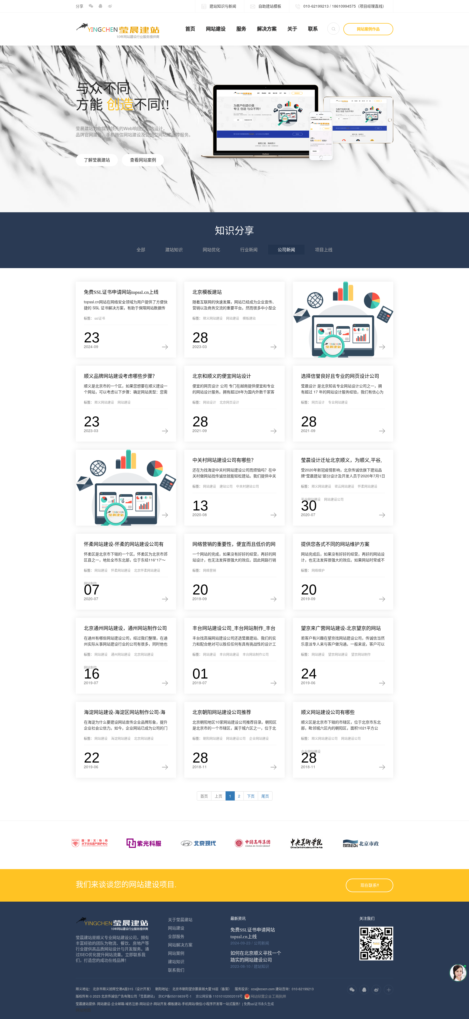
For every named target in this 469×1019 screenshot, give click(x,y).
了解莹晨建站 (97, 160)
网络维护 (318, 570)
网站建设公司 (334, 499)
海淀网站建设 (121, 738)
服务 (241, 29)
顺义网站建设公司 (325, 738)
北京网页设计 (229, 402)
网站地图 (83, 1009)
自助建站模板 (269, 6)
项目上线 (323, 249)
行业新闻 (249, 249)
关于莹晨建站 (180, 919)
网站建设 (216, 29)
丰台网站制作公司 (256, 654)
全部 (141, 249)
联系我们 (176, 970)
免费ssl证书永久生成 (259, 1003)
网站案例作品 (368, 29)
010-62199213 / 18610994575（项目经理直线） (344, 6)
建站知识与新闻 (222, 6)
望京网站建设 (338, 654)
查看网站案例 (143, 160)
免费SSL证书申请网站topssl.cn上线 (252, 933)
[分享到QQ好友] (100, 6)
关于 (292, 29)
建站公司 (226, 486)
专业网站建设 (338, 402)
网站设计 (209, 402)
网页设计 (318, 402)
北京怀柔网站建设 (147, 570)
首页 (190, 29)
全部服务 (176, 936)
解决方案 (267, 29)
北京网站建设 (144, 654)
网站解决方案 (180, 944)
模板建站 (249, 318)
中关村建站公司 (247, 486)
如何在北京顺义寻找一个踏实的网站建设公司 (255, 957)
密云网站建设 (344, 486)
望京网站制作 (361, 654)
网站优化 (211, 249)
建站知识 (174, 249)
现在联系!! (369, 885)
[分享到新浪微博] (110, 6)
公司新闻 (286, 249)
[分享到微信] (91, 6)
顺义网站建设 (213, 318)
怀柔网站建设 (367, 486)
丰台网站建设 (229, 654)
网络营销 (209, 570)
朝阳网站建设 (213, 738)
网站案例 (176, 953)
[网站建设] (343, 320)
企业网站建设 (259, 738)
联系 (313, 29)
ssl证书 (99, 318)
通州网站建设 (121, 654)
